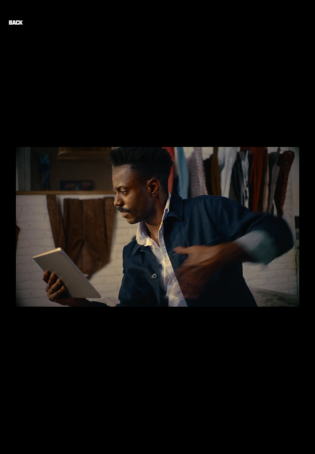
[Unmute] (39, 297)
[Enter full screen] (289, 297)
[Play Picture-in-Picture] (276, 297)
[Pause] (26, 297)
